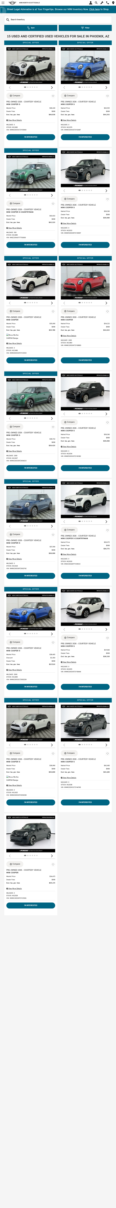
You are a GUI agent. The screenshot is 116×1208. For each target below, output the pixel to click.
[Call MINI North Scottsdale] (107, 3)
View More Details (15, 120)
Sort (33, 28)
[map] (113, 3)
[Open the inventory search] (96, 3)
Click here (94, 9)
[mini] (12, 3)
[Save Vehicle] (53, 96)
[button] (52, 87)
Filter (87, 28)
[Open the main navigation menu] (3, 3)
